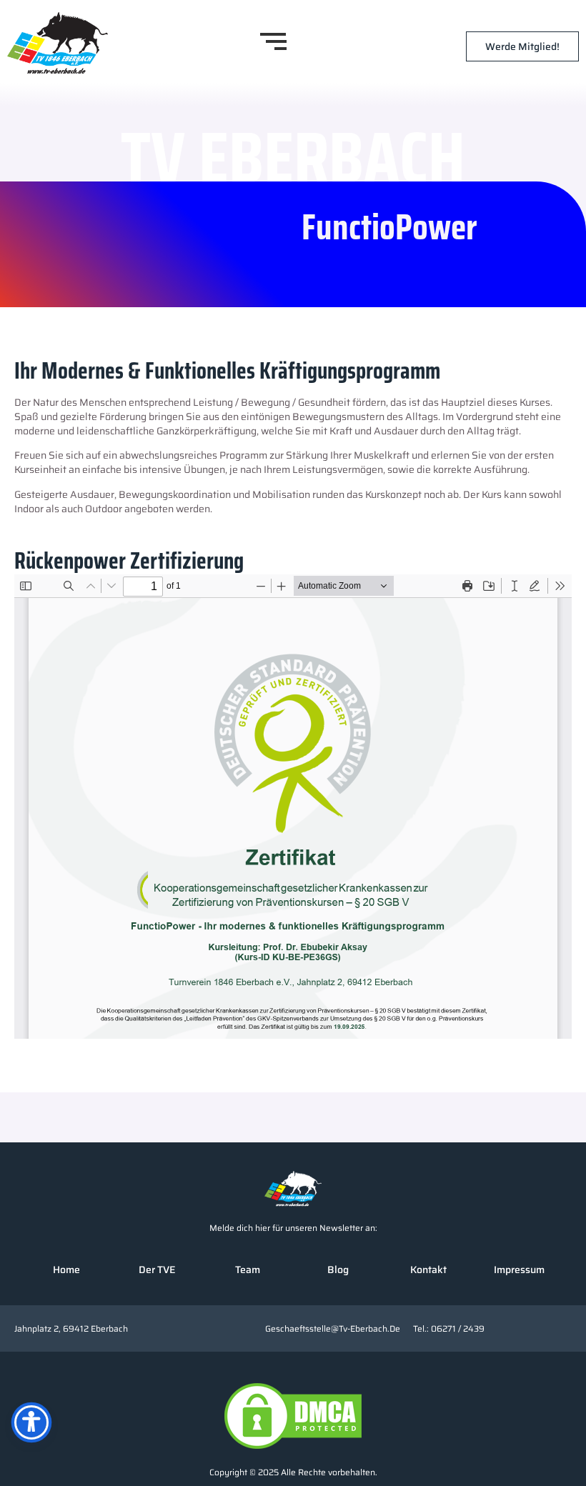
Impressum (519, 1269)
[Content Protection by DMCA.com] (293, 1416)
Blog (338, 1269)
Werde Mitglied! (522, 46)
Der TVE (157, 1269)
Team (247, 1269)
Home (66, 1269)
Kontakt (428, 1269)
